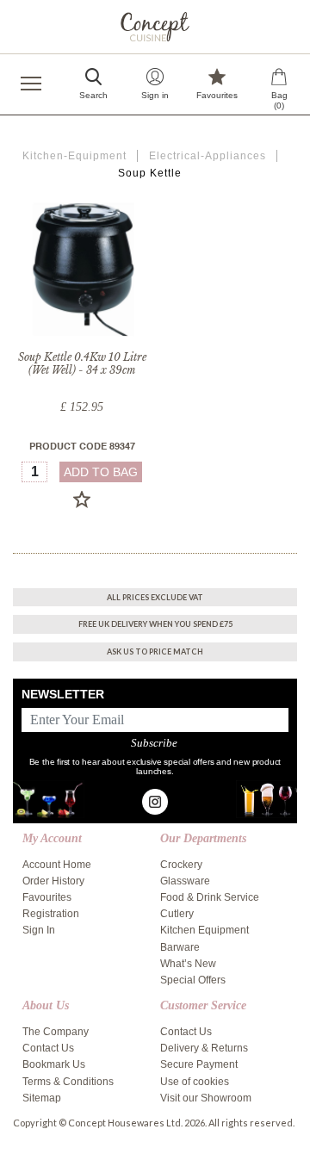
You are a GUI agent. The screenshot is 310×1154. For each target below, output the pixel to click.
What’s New (188, 964)
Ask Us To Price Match (155, 651)
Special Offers (193, 980)
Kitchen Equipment (204, 930)
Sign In (38, 930)
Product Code (82, 447)
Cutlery (177, 914)
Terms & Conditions (68, 1082)
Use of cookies (194, 1082)
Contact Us (48, 1048)
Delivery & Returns (204, 1048)
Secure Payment (199, 1064)
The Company (55, 1032)
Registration (50, 914)
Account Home (56, 865)
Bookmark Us (53, 1064)
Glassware (185, 881)
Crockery (181, 865)
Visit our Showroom (205, 1098)
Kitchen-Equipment (74, 156)
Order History (53, 881)
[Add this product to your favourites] (81, 499)
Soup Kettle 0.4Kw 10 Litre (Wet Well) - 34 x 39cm (82, 364)
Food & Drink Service (209, 897)
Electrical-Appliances (207, 156)
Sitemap (41, 1098)
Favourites (46, 897)
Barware (180, 947)
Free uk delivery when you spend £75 (155, 624)
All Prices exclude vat (155, 597)
